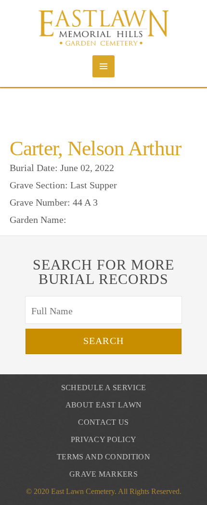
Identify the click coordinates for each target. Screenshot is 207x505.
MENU (103, 66)
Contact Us (103, 422)
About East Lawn (103, 405)
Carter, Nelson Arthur (95, 148)
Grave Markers (103, 474)
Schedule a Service (103, 387)
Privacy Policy (103, 439)
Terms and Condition (103, 457)
